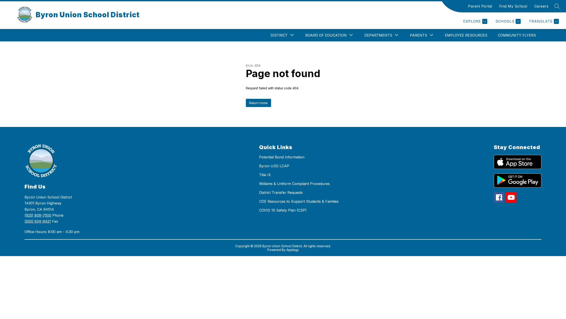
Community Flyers (517, 35)
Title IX (265, 175)
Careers (541, 6)
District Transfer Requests (281, 192)
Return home (258, 103)
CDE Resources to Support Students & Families (298, 201)
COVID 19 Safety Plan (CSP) (283, 210)
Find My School (513, 6)
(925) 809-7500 (38, 215)
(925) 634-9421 (38, 221)
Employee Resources (466, 35)
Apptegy (292, 250)
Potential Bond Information (281, 157)
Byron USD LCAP (274, 166)
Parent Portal (480, 6)
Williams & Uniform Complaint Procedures (294, 183)
